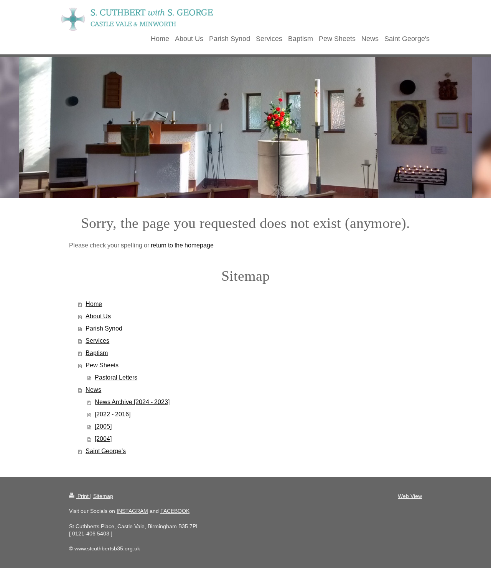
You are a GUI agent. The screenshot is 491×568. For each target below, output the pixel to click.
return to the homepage (182, 245)
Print (83, 496)
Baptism (97, 353)
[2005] (103, 426)
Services (97, 340)
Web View (410, 496)
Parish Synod (104, 328)
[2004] (103, 438)
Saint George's (106, 451)
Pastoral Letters (116, 377)
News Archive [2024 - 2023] (132, 402)
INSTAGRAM (132, 511)
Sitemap (103, 496)
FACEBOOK (174, 511)
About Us (98, 316)
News (93, 389)
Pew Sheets (102, 365)
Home (94, 304)
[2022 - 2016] (112, 414)
